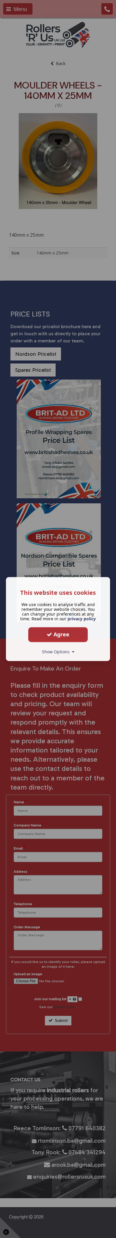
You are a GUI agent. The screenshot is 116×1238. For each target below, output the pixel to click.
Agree (60, 634)
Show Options (57, 651)
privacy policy (82, 619)
